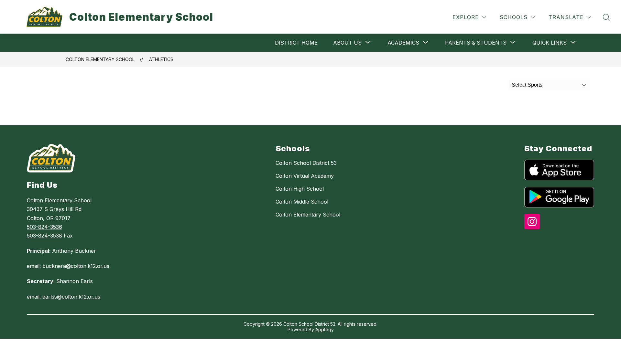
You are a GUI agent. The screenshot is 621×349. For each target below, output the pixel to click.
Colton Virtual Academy (305, 176)
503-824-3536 (44, 227)
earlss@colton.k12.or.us (71, 296)
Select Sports (527, 85)
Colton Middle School (302, 201)
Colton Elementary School (100, 59)
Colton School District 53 (306, 163)
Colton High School (300, 188)
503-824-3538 (44, 235)
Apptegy (324, 329)
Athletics (161, 59)
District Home (296, 42)
